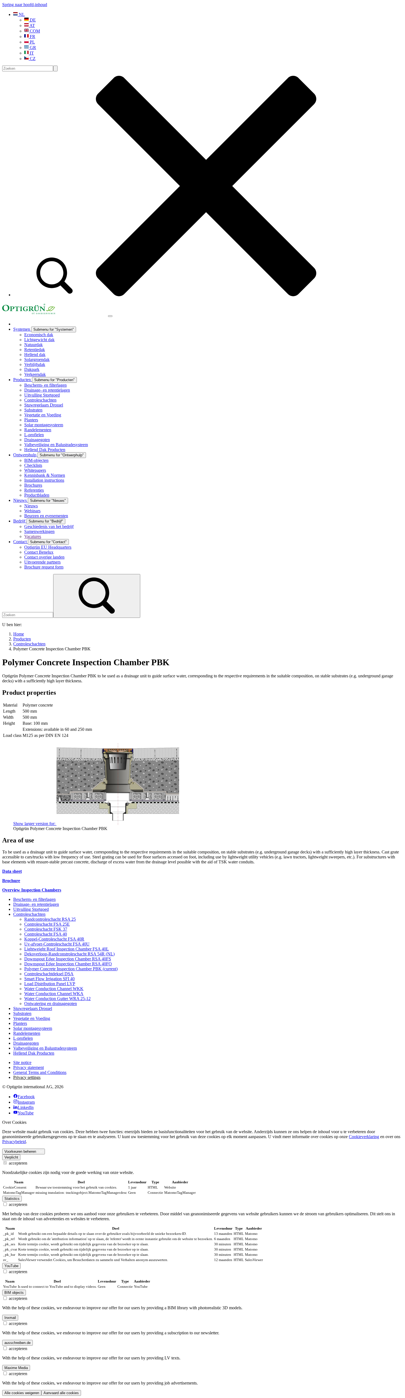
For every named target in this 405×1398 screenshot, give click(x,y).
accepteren (17, 1163)
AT (32, 25)
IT (31, 53)
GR (32, 47)
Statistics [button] (12, 1199)
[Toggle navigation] (110, 316)
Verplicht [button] (11, 1157)
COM (34, 31)
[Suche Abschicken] (55, 68)
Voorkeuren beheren (20, 1151)
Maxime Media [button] (16, 1368)
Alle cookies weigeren (21, 1393)
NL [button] (21, 14)
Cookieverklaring (364, 1136)
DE (32, 20)
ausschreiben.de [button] (17, 1343)
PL (32, 42)
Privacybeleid (14, 1141)
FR (32, 36)
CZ (32, 58)
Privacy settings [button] (26, 1077)
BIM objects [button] (14, 1293)
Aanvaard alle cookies (61, 1393)
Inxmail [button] (10, 1318)
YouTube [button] (11, 1266)
